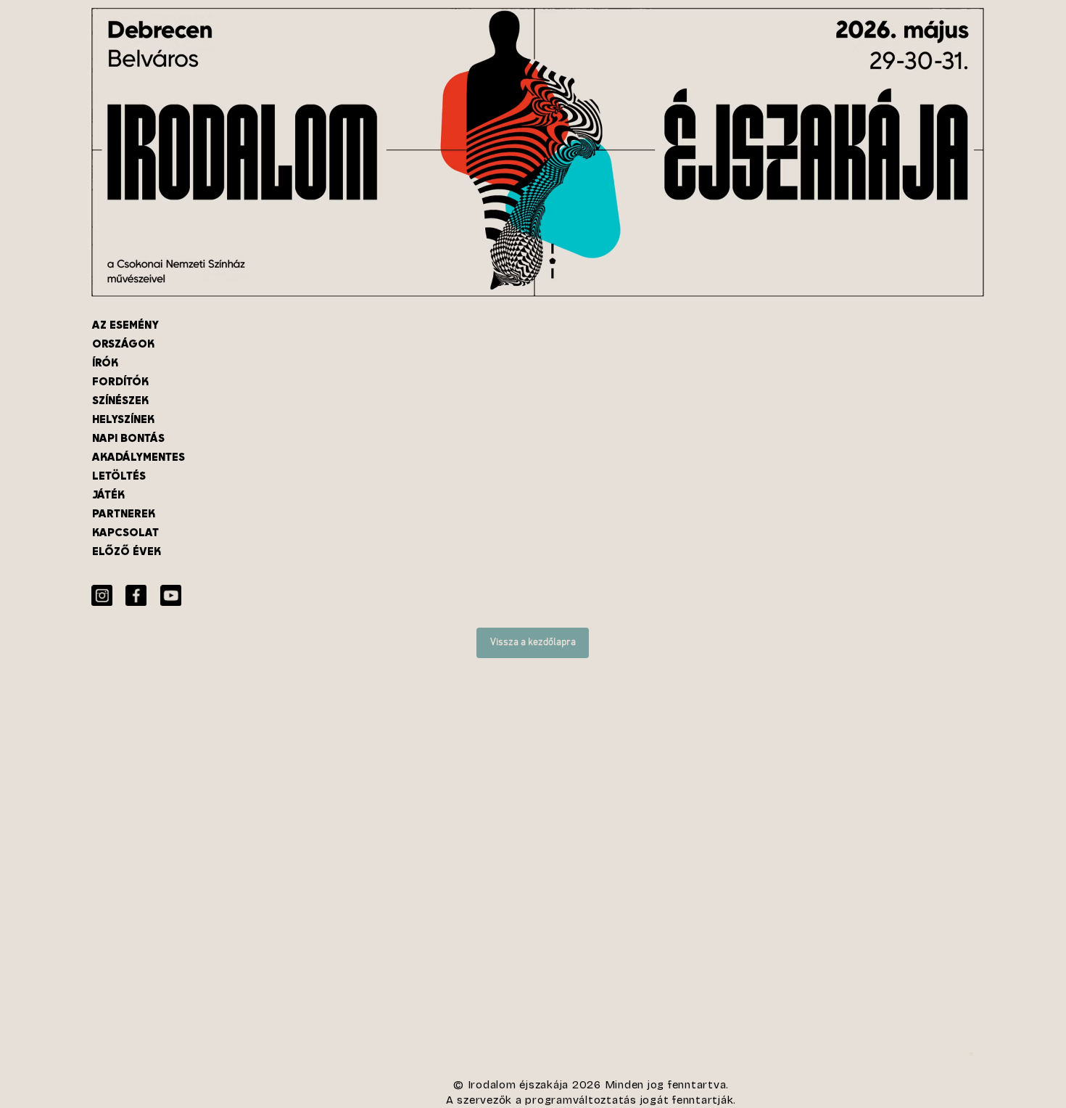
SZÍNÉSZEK (120, 400)
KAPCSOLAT (125, 532)
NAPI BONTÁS (128, 438)
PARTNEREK (123, 513)
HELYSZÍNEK (123, 419)
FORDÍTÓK (120, 381)
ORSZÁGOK (123, 343)
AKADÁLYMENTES (138, 457)
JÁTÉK (108, 494)
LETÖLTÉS (119, 476)
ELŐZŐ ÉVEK (126, 551)
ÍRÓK (105, 362)
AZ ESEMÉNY (125, 325)
